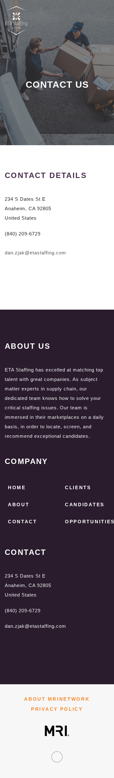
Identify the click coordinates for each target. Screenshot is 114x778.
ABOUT (18, 504)
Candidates (84, 504)
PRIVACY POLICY (57, 709)
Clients (78, 487)
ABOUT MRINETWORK (57, 699)
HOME (17, 487)
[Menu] (105, 11)
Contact (22, 521)
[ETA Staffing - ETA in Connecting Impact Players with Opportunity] (44, 20)
